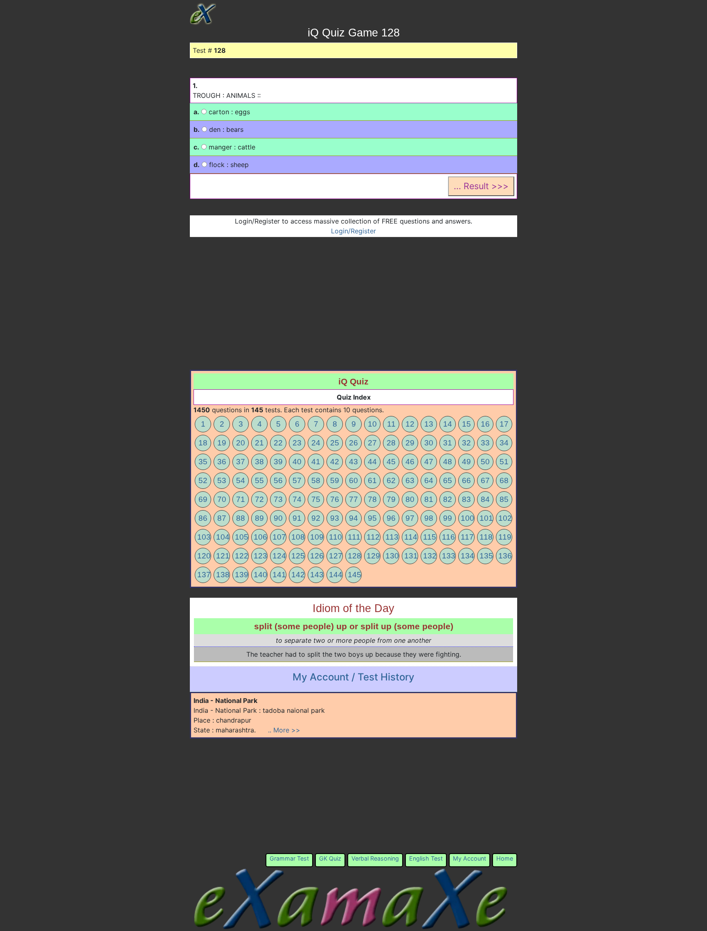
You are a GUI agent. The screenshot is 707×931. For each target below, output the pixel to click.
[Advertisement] (353, 298)
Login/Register (353, 231)
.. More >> (284, 730)
